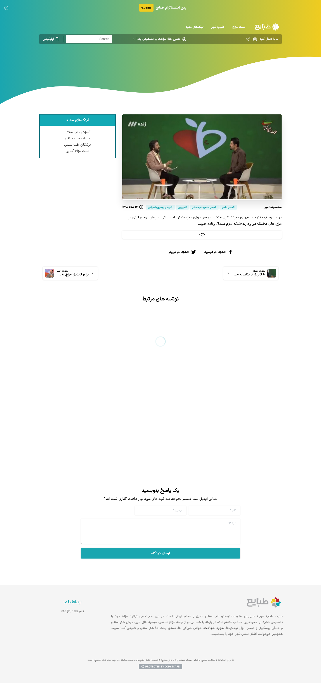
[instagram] (255, 39)
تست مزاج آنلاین (78, 151)
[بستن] (6, 8)
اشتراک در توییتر (179, 252)
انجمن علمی (198, 62)
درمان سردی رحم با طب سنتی (246, 414)
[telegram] (247, 39)
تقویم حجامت (214, 628)
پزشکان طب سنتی (77, 144)
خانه (215, 62)
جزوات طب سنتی (77, 138)
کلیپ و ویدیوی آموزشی (168, 62)
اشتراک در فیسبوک (215, 252)
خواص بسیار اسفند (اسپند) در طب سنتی (110, 414)
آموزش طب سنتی (77, 132)
